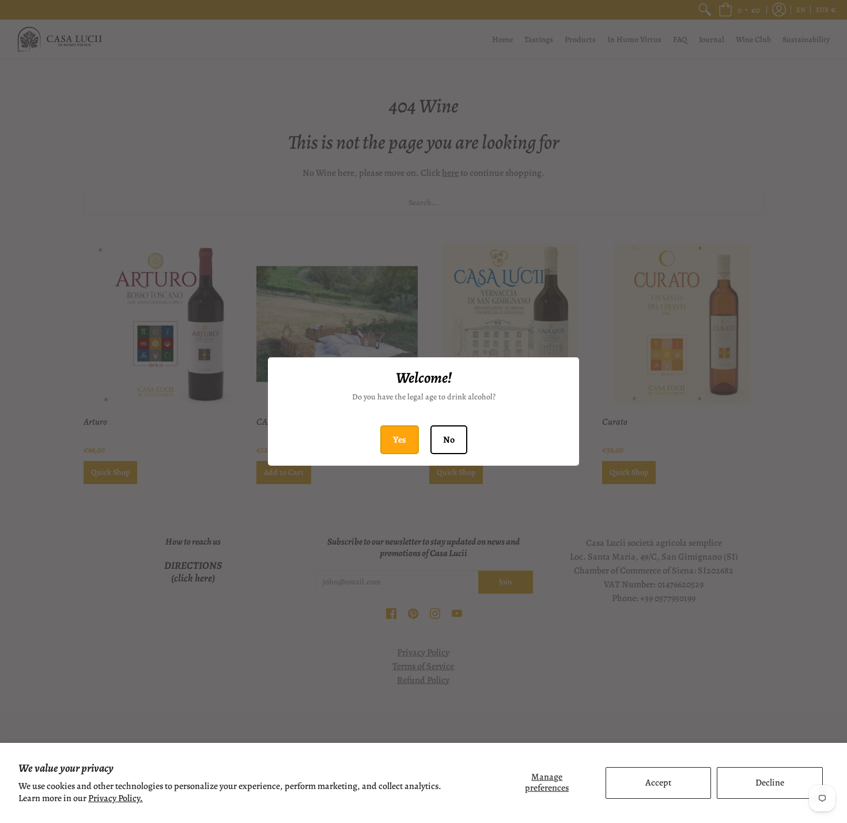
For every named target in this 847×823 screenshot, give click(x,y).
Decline (769, 782)
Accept (658, 782)
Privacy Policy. (115, 798)
